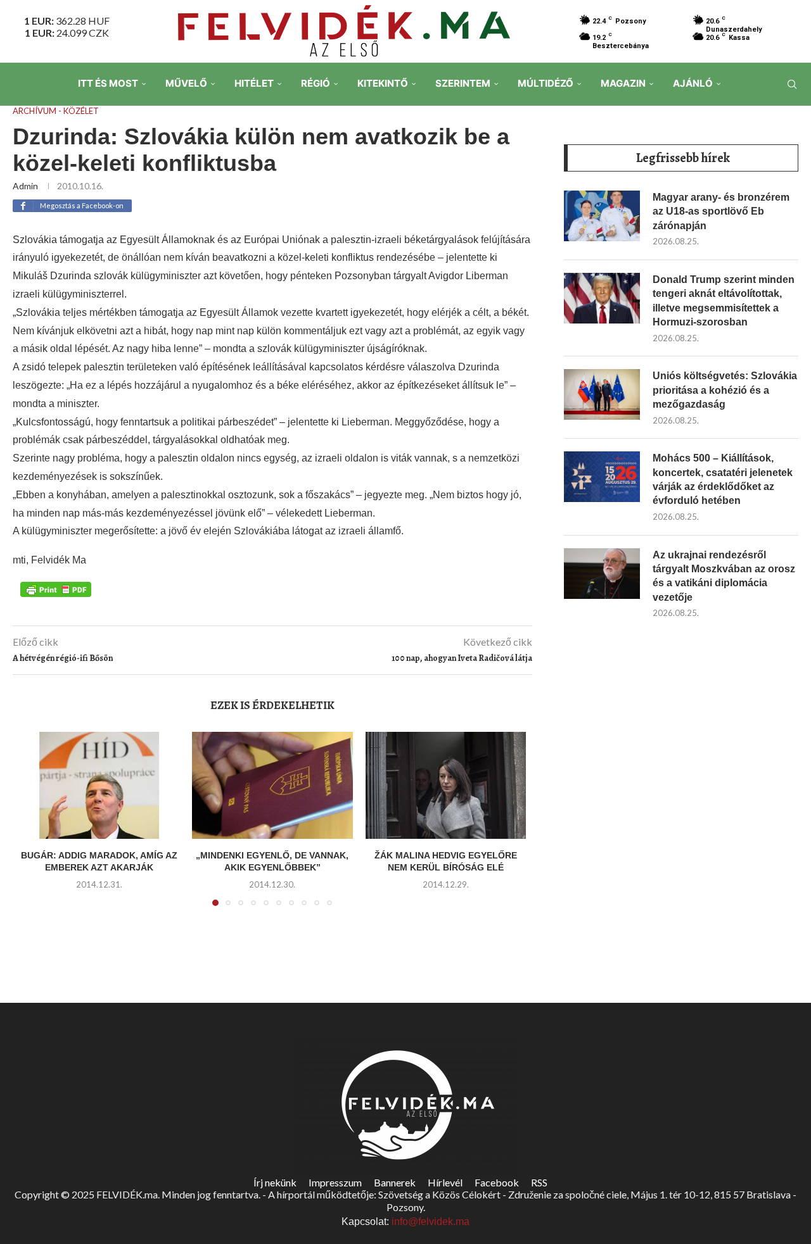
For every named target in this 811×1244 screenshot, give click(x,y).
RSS (539, 1182)
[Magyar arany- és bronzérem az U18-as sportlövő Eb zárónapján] (602, 216)
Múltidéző (545, 83)
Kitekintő (382, 83)
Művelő (186, 83)
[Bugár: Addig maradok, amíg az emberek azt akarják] (99, 785)
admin (25, 185)
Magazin (623, 83)
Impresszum (335, 1182)
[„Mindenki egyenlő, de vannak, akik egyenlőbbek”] (272, 785)
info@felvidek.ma (430, 1221)
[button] (36, 826)
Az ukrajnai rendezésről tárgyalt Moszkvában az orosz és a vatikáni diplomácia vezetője (724, 576)
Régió (315, 83)
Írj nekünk (275, 1182)
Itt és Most (108, 83)
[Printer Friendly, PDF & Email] (55, 589)
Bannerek (395, 1182)
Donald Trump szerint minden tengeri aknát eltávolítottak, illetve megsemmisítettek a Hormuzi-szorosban (724, 300)
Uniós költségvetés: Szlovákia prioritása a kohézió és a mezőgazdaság (725, 390)
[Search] (792, 84)
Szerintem (462, 83)
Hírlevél (445, 1182)
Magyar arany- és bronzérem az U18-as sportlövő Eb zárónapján (721, 211)
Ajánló (693, 83)
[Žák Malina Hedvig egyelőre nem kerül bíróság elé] (446, 785)
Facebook (497, 1182)
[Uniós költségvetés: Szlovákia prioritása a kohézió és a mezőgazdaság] (602, 394)
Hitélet (254, 83)
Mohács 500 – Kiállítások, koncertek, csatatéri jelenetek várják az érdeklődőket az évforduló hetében (723, 479)
